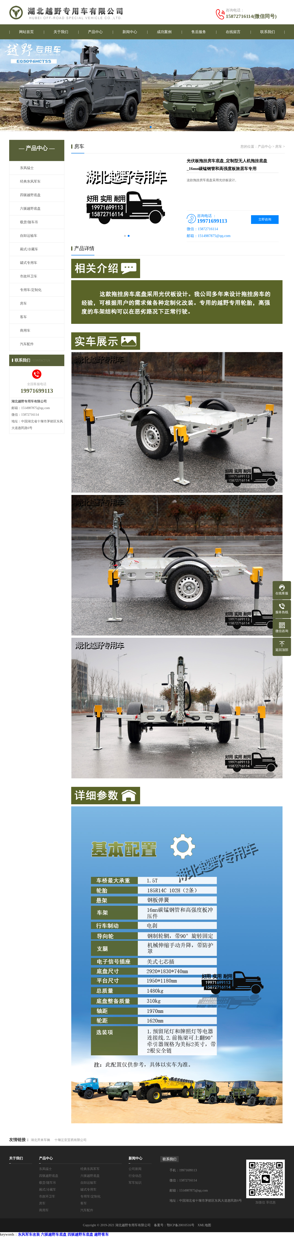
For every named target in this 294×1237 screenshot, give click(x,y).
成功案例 (164, 32)
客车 (23, 317)
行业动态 (135, 1176)
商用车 (25, 330)
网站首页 (26, 32)
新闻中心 (129, 32)
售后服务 (198, 32)
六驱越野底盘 (30, 208)
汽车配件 (27, 344)
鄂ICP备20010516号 (180, 1225)
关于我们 (61, 32)
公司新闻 (135, 1169)
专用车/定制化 (31, 290)
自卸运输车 (28, 235)
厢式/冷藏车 (29, 249)
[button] (143, 127)
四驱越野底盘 (30, 195)
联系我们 (267, 32)
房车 (23, 303)
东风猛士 (27, 168)
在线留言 (233, 32)
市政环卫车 (28, 276)
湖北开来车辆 (40, 1140)
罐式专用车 (28, 263)
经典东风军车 (30, 181)
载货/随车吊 (29, 222)
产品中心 (95, 32)
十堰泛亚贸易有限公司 (70, 1140)
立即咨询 (264, 219)
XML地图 (204, 1225)
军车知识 (135, 1182)
